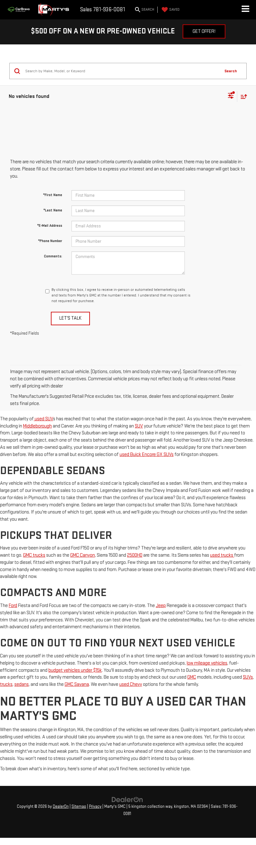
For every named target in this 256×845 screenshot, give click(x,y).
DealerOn (61, 806)
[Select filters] (231, 96)
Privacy (95, 806)
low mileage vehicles (207, 663)
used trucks (222, 555)
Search (230, 70)
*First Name (52, 195)
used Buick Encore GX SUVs (147, 455)
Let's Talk (70, 318)
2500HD (134, 555)
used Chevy (130, 684)
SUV (139, 426)
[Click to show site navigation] (245, 9)
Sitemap (78, 806)
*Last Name (52, 210)
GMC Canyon (82, 555)
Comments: (53, 256)
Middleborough (37, 426)
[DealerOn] (127, 799)
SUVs (248, 677)
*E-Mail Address (49, 225)
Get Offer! (204, 31)
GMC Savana (77, 684)
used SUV (43, 419)
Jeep (161, 606)
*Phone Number (50, 241)
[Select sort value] (242, 96)
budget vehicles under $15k (75, 670)
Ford (13, 606)
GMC (191, 677)
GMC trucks (34, 555)
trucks (6, 684)
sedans (21, 684)
